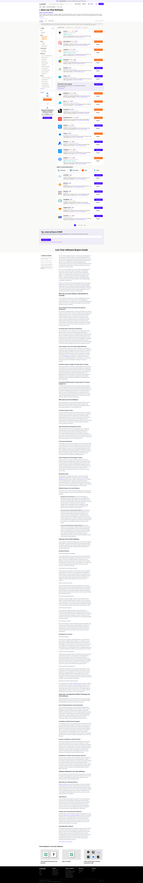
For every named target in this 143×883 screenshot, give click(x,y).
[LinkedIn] (100, 881)
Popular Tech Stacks (55, 872)
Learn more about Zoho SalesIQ (82, 45)
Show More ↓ (41, 16)
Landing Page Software (69, 874)
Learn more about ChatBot (81, 163)
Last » (85, 225)
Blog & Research (81, 869)
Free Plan (43, 43)
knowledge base (67, 356)
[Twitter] (101, 881)
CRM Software (68, 869)
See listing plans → (61, 88)
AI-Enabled (44, 49)
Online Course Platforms (69, 876)
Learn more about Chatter (78, 79)
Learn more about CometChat (83, 113)
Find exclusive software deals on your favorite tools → (77, 1)
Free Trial (43, 44)
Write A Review (54, 874)
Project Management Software (70, 871)
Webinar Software (68, 873)
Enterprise (85, 27)
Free (46, 20)
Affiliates (40, 874)
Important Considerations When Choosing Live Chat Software (47, 265)
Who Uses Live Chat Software (46, 260)
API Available (44, 51)
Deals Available (44, 46)
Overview (41, 20)
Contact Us (98, 84)
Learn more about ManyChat (82, 97)
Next (81, 225)
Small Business (69, 27)
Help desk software (63, 784)
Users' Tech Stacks (55, 873)
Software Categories (55, 869)
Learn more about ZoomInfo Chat (83, 120)
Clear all (52, 28)
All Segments (61, 27)
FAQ (40, 873)
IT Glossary (80, 871)
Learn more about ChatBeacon (80, 153)
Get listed (101, 3)
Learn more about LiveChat (80, 55)
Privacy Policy (49, 881)
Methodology (93, 24)
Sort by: (41, 30)
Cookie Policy (41, 881)
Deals (90, 3)
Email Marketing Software (70, 872)
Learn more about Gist (78, 105)
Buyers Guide (51, 20)
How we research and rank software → (66, 841)
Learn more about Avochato (79, 71)
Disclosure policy (88, 24)
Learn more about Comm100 (80, 219)
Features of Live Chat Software (46, 262)
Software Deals (54, 871)
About (40, 870)
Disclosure (59, 881)
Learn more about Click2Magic (84, 203)
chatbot (60, 286)
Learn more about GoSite (78, 137)
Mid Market (78, 27)
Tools (79, 872)
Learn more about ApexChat (82, 195)
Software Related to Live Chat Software (46, 268)
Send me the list (45, 239)
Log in (96, 3)
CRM (83, 286)
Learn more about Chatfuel (82, 129)
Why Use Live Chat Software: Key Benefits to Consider (47, 258)
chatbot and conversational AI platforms (71, 815)
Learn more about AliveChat (79, 187)
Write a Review (78, 3)
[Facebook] (103, 881)
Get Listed (93, 869)
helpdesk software (77, 683)
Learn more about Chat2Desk (80, 178)
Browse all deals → (47, 117)
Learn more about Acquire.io (80, 145)
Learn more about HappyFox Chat (80, 211)
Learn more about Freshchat (79, 63)
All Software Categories (69, 877)
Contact (40, 871)
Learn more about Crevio (79, 37)
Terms (45, 881)
